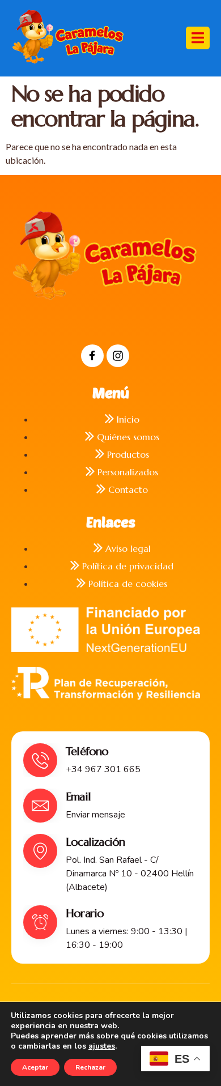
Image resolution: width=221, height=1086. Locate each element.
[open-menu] (198, 38)
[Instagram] (118, 355)
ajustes (101, 1046)
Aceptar (35, 1067)
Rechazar (90, 1067)
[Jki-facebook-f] (92, 355)
